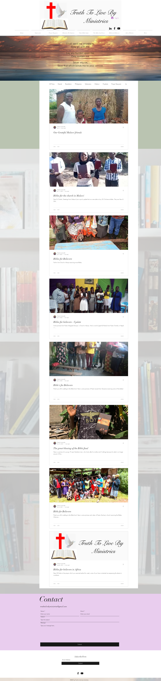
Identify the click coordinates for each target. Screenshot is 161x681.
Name (42, 611)
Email (82, 611)
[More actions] (124, 127)
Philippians (78, 84)
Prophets (105, 84)
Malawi (97, 84)
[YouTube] (118, 28)
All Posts (52, 84)
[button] (126, 84)
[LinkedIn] (110, 28)
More (113, 84)
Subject (43, 616)
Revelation (68, 84)
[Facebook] (114, 28)
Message (43, 622)
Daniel (60, 84)
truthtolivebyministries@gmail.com (53, 606)
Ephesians (88, 84)
